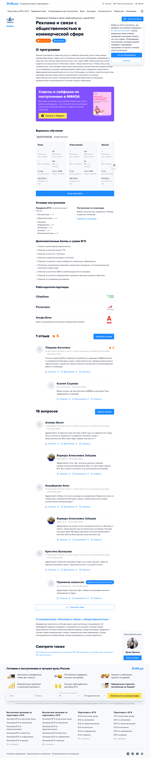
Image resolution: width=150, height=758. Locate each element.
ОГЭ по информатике (123, 731)
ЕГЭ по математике (86, 720)
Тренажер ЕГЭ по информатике (20, 737)
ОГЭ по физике (120, 735)
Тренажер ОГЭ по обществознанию (50, 727)
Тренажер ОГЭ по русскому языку (57, 719)
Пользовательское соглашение (65, 754)
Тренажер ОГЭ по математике (55, 723)
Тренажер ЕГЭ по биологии (18, 733)
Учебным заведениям (16, 754)
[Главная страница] (12, 3)
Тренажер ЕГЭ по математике (19, 723)
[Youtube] (137, 753)
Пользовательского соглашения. (124, 703)
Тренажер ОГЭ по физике (53, 740)
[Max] (142, 753)
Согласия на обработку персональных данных (83, 703)
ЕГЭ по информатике (87, 731)
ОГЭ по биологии (121, 727)
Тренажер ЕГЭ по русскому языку (21, 719)
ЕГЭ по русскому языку (88, 716)
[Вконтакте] (128, 753)
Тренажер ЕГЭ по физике (17, 740)
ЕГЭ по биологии (85, 727)
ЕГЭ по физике (84, 735)
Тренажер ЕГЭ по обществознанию (14, 727)
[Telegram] (132, 753)
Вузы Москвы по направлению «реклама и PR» (56, 652)
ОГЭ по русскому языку (124, 716)
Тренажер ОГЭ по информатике (55, 737)
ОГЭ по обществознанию (124, 723)
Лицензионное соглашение (39, 754)
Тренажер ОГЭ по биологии (54, 733)
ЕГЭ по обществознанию (88, 723)
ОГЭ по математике (122, 720)
